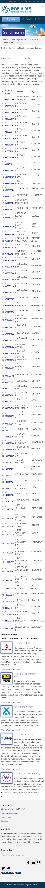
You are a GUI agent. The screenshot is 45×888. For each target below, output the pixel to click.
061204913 (9, 209)
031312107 (9, 177)
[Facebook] (3, 859)
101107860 (9, 443)
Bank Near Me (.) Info (24, 885)
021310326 (9, 138)
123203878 (9, 595)
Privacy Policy (6, 818)
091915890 (9, 416)
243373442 (9, 621)
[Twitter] (19, 859)
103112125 (9, 495)
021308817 (9, 132)
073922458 (9, 347)
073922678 (9, 360)
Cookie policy (5, 821)
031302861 (9, 171)
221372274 (9, 614)
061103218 (9, 196)
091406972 (9, 401)
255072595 (9, 628)
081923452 (9, 376)
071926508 (9, 334)
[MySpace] (11, 859)
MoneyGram (8, 873)
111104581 (9, 518)
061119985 (9, 203)
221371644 (9, 608)
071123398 (9, 312)
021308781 (9, 125)
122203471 (9, 580)
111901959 (9, 543)
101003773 (9, 430)
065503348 (9, 292)
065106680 (9, 260)
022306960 (9, 158)
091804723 (9, 408)
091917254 (9, 424)
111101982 (9, 509)
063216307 (9, 247)
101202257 (9, 456)
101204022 (9, 463)
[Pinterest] (15, 859)
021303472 (9, 106)
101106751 (9, 437)
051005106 (9, 190)
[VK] (24, 859)
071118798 (9, 305)
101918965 (9, 482)
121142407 (9, 571)
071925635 (9, 328)
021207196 (9, 99)
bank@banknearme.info (9, 813)
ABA (18, 873)
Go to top (35, 885)
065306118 (9, 286)
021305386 (9, 112)
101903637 (9, 475)
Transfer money (33, 643)
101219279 (9, 469)
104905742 (9, 501)
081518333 (9, 368)
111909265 (9, 553)
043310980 (9, 183)
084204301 (9, 395)
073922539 (9, 353)
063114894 (9, 241)
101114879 (9, 450)
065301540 (9, 267)
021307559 (9, 119)
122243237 (9, 588)
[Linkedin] (7, 859)
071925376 (9, 320)
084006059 (9, 382)
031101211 (9, 164)
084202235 (9, 389)
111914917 (9, 562)
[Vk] (8, 868)
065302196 (9, 280)
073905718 (9, 341)
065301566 (9, 273)
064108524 (9, 254)
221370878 (9, 601)
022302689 (9, 151)
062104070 (9, 226)
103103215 (9, 488)
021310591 (9, 145)
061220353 (9, 217)
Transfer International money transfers (10, 20)
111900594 (9, 534)
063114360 (9, 234)
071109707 (9, 299)
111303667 (9, 526)
